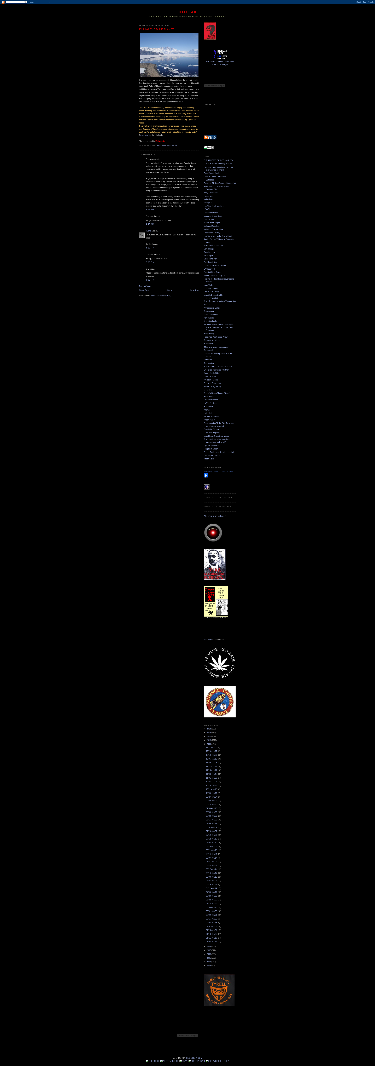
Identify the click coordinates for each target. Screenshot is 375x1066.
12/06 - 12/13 (212, 759)
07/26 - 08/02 (212, 831)
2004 (209, 962)
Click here (144, 135)
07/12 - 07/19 (212, 839)
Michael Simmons (211, 416)
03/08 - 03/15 (212, 907)
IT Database (209, 180)
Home (169, 290)
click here (208, 639)
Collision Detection (211, 226)
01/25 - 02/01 (212, 930)
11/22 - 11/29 (212, 766)
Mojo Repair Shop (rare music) (216, 436)
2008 (209, 946)
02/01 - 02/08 (212, 926)
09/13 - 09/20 (212, 804)
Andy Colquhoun (211, 193)
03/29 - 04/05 (212, 896)
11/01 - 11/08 (212, 778)
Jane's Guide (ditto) (212, 373)
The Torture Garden (212, 455)
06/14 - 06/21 (212, 854)
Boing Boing (209, 334)
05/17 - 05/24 (212, 869)
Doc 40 (188, 12)
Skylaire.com (209, 252)
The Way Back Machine (214, 206)
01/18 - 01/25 (212, 934)
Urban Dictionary (211, 400)
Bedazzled (208, 350)
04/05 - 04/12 (212, 892)
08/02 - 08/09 (212, 827)
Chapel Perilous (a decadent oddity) (219, 452)
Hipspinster (208, 196)
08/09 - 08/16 (212, 824)
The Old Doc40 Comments (215, 176)
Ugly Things (209, 249)
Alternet (207, 410)
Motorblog (208, 360)
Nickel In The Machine (213, 229)
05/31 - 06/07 (212, 862)
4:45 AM (150, 224)
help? (225, 1061)
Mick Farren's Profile (211, 471)
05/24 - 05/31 (212, 865)
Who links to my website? (214, 516)
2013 (209, 729)
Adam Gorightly (210, 321)
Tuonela (149, 231)
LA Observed (209, 269)
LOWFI (207, 209)
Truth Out (208, 413)
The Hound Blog (210, 262)
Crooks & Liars (210, 376)
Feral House (209, 396)
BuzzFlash (208, 344)
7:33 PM (150, 262)
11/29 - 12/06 (212, 763)
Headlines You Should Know (215, 337)
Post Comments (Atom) (161, 295)
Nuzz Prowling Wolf (212, 433)
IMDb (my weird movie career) (216, 347)
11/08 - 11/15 (212, 774)
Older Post (194, 290)
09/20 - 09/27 (212, 801)
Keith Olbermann (211, 315)
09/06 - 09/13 (212, 808)
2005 (209, 958)
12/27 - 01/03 (212, 747)
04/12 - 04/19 (212, 888)
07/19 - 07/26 (212, 835)
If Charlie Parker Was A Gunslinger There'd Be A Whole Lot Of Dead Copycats (218, 327)
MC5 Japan (208, 255)
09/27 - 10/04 (212, 797)
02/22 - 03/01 (212, 915)
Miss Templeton (210, 259)
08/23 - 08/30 (212, 816)
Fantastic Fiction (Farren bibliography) (220, 183)
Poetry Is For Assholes (213, 383)
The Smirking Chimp (212, 272)
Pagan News (209, 459)
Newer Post (144, 290)
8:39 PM (150, 280)
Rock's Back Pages (212, 223)
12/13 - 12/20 (212, 755)
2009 (209, 744)
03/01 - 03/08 (212, 911)
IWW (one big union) (212, 386)
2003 (209, 965)
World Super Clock (211, 173)
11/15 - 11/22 (212, 770)
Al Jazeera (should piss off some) (218, 366)
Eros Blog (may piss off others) (217, 370)
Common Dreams (211, 288)
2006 (209, 954)
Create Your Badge (226, 471)
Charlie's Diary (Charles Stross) (217, 393)
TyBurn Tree (209, 219)
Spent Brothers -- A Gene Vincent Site (220, 301)
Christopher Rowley (212, 233)
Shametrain (208, 406)
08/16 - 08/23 (212, 820)
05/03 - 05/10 (212, 877)
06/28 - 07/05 (212, 846)
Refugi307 (208, 203)
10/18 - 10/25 (212, 785)
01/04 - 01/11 (212, 942)
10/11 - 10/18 (212, 789)
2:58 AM (150, 210)
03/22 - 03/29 (212, 900)
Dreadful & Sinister (212, 429)
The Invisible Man (211, 292)
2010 (209, 740)
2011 (209, 736)
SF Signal (208, 390)
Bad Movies (209, 363)
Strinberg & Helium (212, 340)
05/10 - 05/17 (212, 873)
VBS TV (207, 304)
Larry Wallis (209, 285)
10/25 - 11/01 (212, 782)
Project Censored (211, 380)
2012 (209, 733)
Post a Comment (146, 286)
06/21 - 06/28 (212, 850)
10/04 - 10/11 (212, 793)
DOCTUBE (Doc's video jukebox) (218, 163)
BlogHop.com (194, 1058)
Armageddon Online (212, 308)
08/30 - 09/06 (212, 812)
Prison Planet (209, 420)
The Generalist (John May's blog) (218, 236)
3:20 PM (150, 248)
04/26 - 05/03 (212, 881)
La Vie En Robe (210, 403)
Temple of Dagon (211, 449)
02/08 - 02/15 (212, 923)
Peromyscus (209, 318)
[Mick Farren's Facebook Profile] (206, 477)
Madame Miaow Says (213, 216)
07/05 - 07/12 (212, 843)
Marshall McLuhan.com (213, 245)
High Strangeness (211, 445)
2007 (209, 950)
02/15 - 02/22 (212, 919)
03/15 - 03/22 (212, 903)
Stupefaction (209, 311)
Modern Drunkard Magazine (215, 275)
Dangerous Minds (211, 213)
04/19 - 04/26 (212, 884)
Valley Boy (208, 199)
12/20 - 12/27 (212, 751)
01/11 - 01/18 (212, 938)
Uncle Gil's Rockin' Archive (215, 265)
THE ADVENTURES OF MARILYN (218, 160)
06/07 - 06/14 (212, 858)
